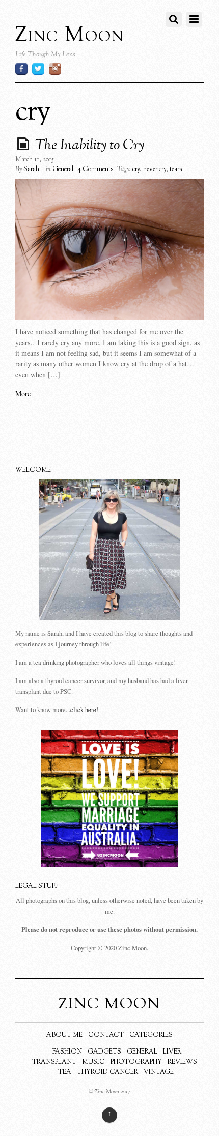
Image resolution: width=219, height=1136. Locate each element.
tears (176, 169)
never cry (154, 169)
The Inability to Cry (89, 145)
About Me (64, 1035)
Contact (106, 1035)
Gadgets (104, 1052)
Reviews (182, 1062)
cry (136, 169)
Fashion (67, 1052)
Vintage (159, 1072)
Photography (136, 1062)
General (62, 169)
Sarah (31, 169)
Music (93, 1062)
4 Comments (95, 169)
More (23, 394)
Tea (64, 1072)
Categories (151, 1035)
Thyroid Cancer (107, 1072)
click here (83, 709)
